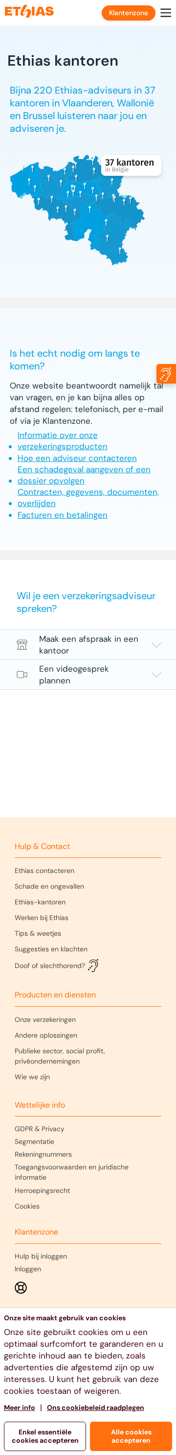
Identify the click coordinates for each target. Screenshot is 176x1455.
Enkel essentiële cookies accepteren (45, 1436)
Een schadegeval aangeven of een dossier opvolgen (84, 475)
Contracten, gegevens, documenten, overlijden (88, 497)
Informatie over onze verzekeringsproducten (63, 441)
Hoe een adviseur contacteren (77, 458)
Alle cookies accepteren (131, 1436)
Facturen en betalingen (63, 514)
